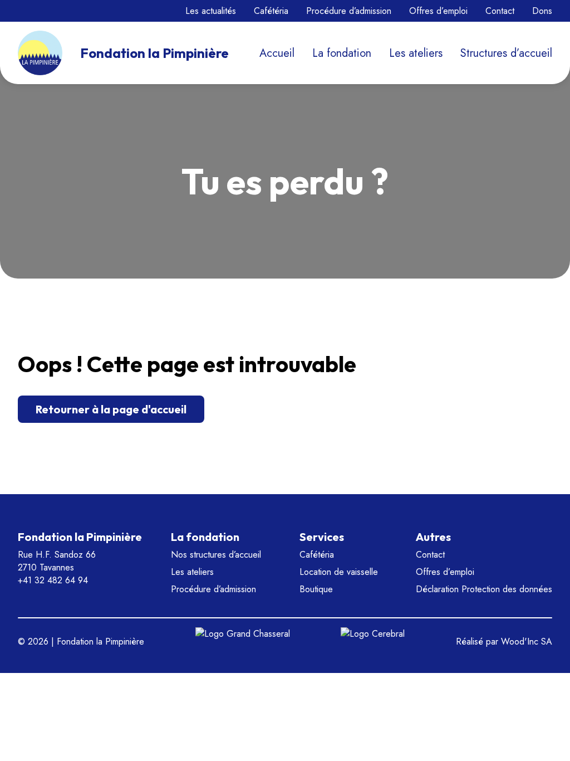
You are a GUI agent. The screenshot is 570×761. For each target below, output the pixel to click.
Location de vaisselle (338, 571)
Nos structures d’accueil (216, 554)
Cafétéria (271, 10)
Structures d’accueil (506, 53)
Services (321, 537)
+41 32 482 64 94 (53, 580)
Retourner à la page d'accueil (111, 409)
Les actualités (210, 10)
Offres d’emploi (438, 10)
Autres (433, 537)
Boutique (316, 589)
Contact (499, 10)
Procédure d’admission (348, 10)
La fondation (341, 53)
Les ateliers (416, 53)
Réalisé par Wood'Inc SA (504, 641)
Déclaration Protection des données (484, 589)
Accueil (276, 53)
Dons (542, 10)
